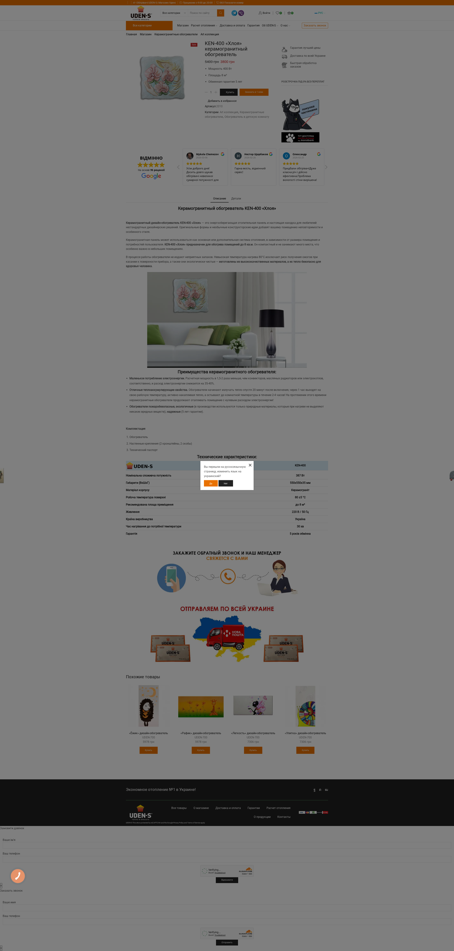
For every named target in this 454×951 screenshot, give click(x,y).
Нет (226, 483)
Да (210, 483)
